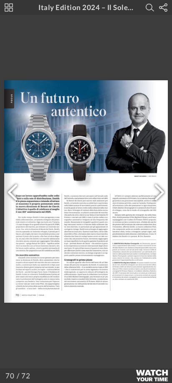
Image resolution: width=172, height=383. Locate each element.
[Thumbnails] (9, 7)
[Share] (163, 7)
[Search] (150, 7)
